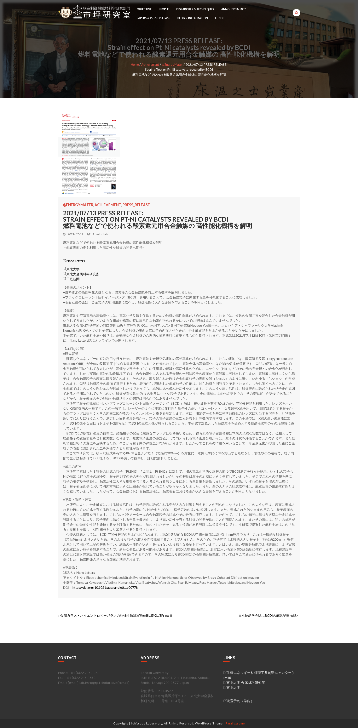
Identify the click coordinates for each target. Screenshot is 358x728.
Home (135, 64)
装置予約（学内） (240, 701)
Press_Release (136, 205)
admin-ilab (100, 234)
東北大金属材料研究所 (82, 274)
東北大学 (73, 269)
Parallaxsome (235, 723)
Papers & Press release (153, 18)
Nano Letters (75, 261)
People (164, 9)
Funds (219, 18)
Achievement (150, 64)
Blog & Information (192, 18)
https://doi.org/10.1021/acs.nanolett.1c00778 (105, 587)
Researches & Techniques (195, 9)
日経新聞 (73, 279)
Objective (144, 9)
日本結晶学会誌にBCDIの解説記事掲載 (267, 615)
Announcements (234, 9)
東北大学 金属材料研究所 (246, 682)
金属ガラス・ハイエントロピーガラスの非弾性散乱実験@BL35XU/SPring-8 (116, 615)
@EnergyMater (172, 64)
